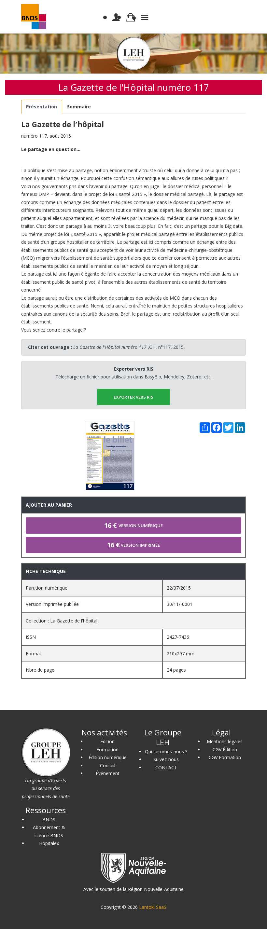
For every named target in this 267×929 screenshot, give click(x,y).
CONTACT (166, 767)
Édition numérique (108, 757)
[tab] (41, 107)
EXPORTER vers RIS (133, 397)
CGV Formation (225, 757)
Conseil (107, 765)
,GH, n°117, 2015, (129, 347)
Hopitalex (49, 843)
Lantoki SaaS (152, 907)
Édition (107, 741)
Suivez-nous (166, 759)
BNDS (48, 819)
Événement (107, 773)
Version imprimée (133, 544)
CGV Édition (225, 749)
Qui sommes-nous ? (166, 751)
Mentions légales (225, 741)
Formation (107, 749)
